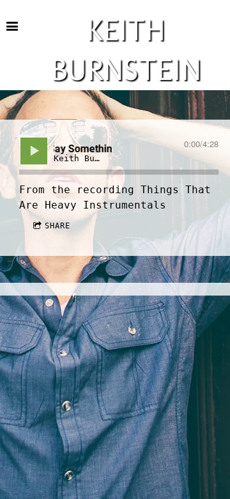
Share (57, 225)
